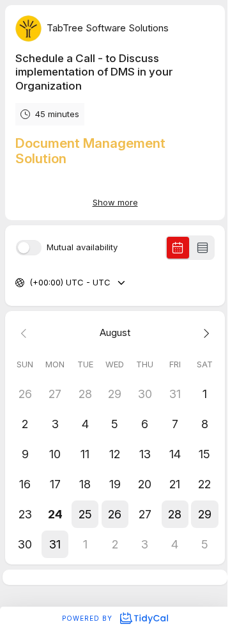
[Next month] (205, 333)
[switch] (29, 247)
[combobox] (30, 282)
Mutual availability (82, 247)
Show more (115, 202)
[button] (85, 514)
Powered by (88, 618)
